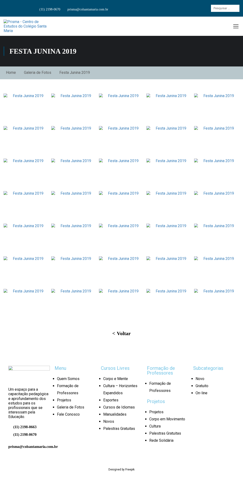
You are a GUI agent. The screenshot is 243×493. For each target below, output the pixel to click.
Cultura (155, 426)
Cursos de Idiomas (119, 407)
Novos (108, 421)
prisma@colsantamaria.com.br (87, 9)
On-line (201, 393)
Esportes (110, 400)
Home (11, 72)
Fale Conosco (68, 414)
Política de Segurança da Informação (166, 479)
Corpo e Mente (115, 378)
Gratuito (202, 386)
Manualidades (114, 414)
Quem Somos (68, 378)
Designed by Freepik (121, 469)
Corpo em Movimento (167, 419)
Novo (200, 378)
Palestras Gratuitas (119, 428)
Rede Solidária (161, 440)
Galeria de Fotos (37, 72)
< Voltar (121, 333)
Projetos (64, 400)
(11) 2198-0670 (49, 9)
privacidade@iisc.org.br (121, 483)
